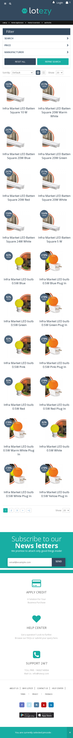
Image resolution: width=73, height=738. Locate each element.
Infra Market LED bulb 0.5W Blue (19, 281)
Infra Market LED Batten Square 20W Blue (19, 156)
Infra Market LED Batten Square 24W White (19, 239)
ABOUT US (14, 688)
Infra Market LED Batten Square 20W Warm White (54, 112)
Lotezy (5, 23)
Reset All (20, 61)
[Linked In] (51, 704)
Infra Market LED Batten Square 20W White (54, 198)
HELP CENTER (57, 688)
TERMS (23, 694)
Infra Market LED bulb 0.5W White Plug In (19, 494)
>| (29, 510)
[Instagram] (36, 704)
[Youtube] (43, 704)
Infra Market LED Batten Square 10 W (19, 110)
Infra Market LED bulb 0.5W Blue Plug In (54, 281)
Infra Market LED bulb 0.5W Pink (19, 365)
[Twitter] (29, 704)
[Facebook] (21, 704)
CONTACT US (42, 688)
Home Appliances (17, 23)
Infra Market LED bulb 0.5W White (54, 448)
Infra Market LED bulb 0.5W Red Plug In (54, 407)
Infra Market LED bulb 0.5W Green (19, 323)
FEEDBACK (48, 694)
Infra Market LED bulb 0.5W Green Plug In (54, 323)
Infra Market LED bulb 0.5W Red (19, 407)
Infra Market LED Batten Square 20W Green (54, 156)
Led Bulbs (47, 23)
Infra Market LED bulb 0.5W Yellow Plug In (54, 494)
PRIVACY (35, 694)
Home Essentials (34, 23)
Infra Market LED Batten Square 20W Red (19, 198)
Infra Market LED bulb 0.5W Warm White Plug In (18, 450)
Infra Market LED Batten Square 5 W (54, 239)
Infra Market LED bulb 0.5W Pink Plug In (54, 365)
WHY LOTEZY (27, 688)
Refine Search (53, 61)
